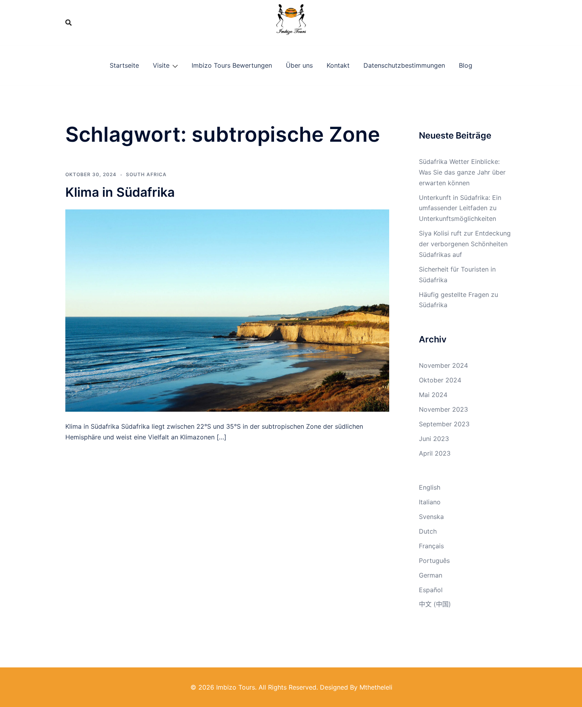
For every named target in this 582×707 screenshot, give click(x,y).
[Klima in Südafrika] (227, 310)
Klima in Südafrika (120, 192)
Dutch (428, 531)
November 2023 (443, 409)
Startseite (124, 65)
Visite (161, 65)
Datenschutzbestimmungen (404, 65)
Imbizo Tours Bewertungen (232, 65)
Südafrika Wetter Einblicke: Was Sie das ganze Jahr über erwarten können (462, 172)
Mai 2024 (433, 395)
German (430, 575)
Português (434, 560)
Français (431, 546)
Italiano (430, 502)
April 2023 (435, 453)
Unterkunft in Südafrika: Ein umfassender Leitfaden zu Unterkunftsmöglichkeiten (460, 208)
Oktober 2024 (440, 380)
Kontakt (338, 65)
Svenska (431, 517)
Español (431, 590)
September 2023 (444, 424)
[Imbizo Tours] (291, 22)
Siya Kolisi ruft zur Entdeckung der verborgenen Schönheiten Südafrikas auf (465, 243)
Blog (465, 65)
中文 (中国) (435, 604)
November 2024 (443, 365)
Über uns (299, 65)
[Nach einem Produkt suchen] (68, 22)
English (429, 487)
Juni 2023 (434, 439)
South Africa (146, 174)
